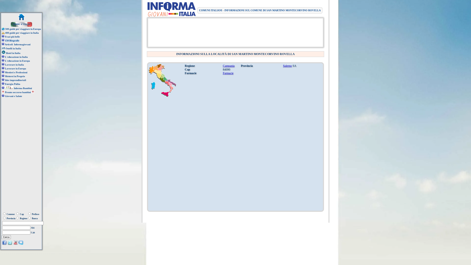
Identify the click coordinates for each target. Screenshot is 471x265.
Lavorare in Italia (14, 64)
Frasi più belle (12, 36)
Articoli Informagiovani (18, 44)
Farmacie (228, 73)
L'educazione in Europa (17, 60)
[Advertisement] (234, 32)
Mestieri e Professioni (16, 72)
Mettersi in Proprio (15, 76)
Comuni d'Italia (21, 24)
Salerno (287, 65)
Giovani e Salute (13, 96)
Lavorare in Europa (15, 68)
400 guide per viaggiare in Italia (22, 32)
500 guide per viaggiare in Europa (23, 29)
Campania (229, 65)
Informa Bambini (23, 88)
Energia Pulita (12, 84)
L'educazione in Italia (16, 57)
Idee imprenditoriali (15, 80)
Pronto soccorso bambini (18, 92)
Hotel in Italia (13, 53)
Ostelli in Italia (13, 48)
